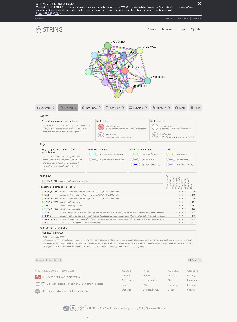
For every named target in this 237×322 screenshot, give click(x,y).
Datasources (193, 280)
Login (169, 18)
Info (146, 270)
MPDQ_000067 (51, 219)
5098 (62, 237)
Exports (138, 108)
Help (182, 29)
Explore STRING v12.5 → (48, 13)
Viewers (45, 108)
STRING (39, 29)
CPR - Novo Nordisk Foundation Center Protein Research (75, 283)
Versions (172, 275)
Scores (146, 275)
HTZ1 (46, 222)
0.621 (192, 222)
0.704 (192, 202)
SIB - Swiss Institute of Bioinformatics (61, 276)
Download (167, 29)
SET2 (46, 212)
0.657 (192, 212)
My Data (195, 29)
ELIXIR (90, 317)
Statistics (126, 290)
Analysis (115, 108)
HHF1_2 (47, 215)
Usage (171, 290)
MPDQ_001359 (51, 191)
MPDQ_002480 (51, 202)
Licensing (173, 285)
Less (197, 108)
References (128, 280)
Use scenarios (150, 280)
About (127, 270)
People (125, 285)
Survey (197, 18)
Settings (91, 108)
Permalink (196, 260)
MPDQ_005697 (51, 198)
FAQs (145, 285)
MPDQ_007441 (51, 181)
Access (173, 270)
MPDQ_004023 (51, 209)
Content (126, 275)
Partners (191, 285)
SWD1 (47, 205)
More (182, 108)
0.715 (192, 191)
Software (192, 290)
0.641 (192, 215)
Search (152, 29)
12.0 (48, 18)
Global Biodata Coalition (151, 308)
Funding (191, 275)
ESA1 (46, 195)
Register (182, 18)
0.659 (192, 209)
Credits (193, 270)
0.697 (192, 205)
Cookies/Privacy (151, 290)
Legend (68, 108)
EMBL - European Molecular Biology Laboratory (64, 291)
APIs (170, 280)
